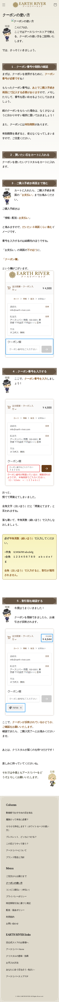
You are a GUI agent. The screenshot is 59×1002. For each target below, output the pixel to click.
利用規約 (10, 917)
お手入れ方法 (12, 963)
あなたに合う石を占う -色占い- (20, 970)
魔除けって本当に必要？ (17, 819)
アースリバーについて (16, 850)
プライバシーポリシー (16, 896)
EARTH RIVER (25, 996)
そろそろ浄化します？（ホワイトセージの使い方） (27, 828)
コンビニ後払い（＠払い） (18, 890)
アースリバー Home (15, 949)
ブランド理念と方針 (15, 857)
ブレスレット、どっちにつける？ (21, 837)
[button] (3, 5)
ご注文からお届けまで (16, 876)
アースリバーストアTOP (17, 976)
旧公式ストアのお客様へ (17, 942)
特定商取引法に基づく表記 (18, 903)
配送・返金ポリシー (15, 910)
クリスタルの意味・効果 (17, 956)
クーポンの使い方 (14, 883)
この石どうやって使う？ (17, 844)
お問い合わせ (12, 923)
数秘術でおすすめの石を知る (19, 813)
